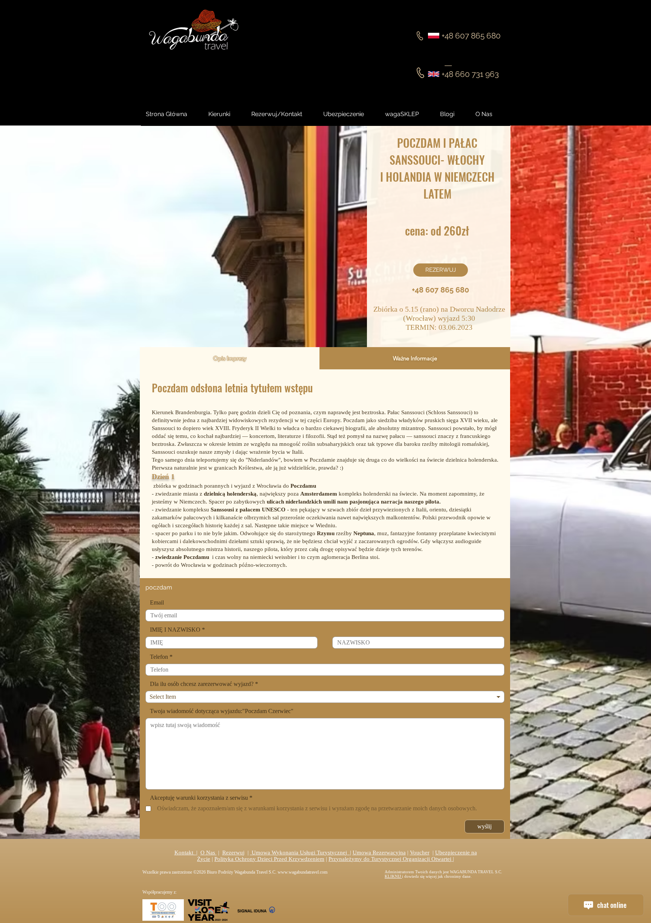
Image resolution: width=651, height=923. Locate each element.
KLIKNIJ (393, 876)
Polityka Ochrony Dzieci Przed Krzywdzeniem (269, 859)
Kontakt (185, 853)
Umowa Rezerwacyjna (379, 853)
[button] (454, 114)
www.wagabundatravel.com (302, 872)
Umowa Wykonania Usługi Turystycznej (300, 853)
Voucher (419, 853)
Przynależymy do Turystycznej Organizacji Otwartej (391, 859)
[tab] (229, 358)
